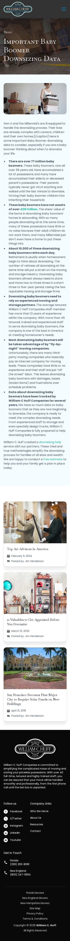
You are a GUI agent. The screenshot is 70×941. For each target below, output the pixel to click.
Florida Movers (35, 893)
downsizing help (50, 442)
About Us (35, 818)
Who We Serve (39, 811)
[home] (18, 9)
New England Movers (35, 898)
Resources (36, 824)
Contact (35, 831)
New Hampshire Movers (35, 903)
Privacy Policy (35, 913)
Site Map (35, 908)
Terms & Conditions (35, 918)
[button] (63, 9)
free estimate (53, 459)
